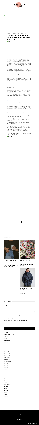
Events (5, 348)
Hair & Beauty (7, 359)
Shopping (6, 378)
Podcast (6, 373)
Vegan (5, 392)
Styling (25, 261)
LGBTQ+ (6, 365)
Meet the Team (19, 419)
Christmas (6, 342)
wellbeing (6, 396)
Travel (5, 388)
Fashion (11, 260)
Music (5, 369)
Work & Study (7, 402)
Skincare (6, 380)
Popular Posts (7, 375)
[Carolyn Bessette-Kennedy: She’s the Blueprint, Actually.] (11, 249)
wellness (6, 398)
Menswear (6, 367)
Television (6, 386)
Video (5, 394)
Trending (6, 390)
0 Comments (22, 33)
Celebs (5, 260)
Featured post (28, 260)
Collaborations (7, 344)
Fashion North (9, 261)
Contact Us (19, 416)
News (5, 371)
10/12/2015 (8, 33)
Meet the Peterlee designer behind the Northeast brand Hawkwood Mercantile (27, 292)
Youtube (6, 403)
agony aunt (6, 332)
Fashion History (7, 351)
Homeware (22, 261)
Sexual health (7, 376)
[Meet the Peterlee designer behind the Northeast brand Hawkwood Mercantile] (27, 277)
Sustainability (7, 384)
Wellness (6, 400)
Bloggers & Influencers (9, 334)
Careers (6, 336)
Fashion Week (7, 355)
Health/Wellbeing (7, 361)
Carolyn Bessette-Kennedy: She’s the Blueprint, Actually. (11, 266)
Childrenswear (7, 340)
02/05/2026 (22, 289)
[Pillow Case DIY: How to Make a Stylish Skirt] (27, 249)
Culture (8, 260)
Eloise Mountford (16, 33)
